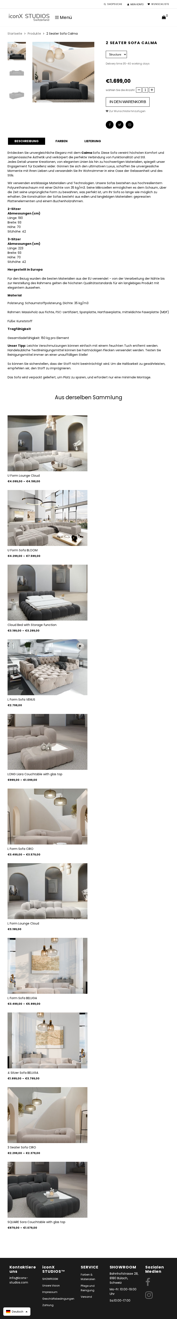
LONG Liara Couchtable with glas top (35, 774)
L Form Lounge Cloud (23, 923)
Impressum (49, 1292)
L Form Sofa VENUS (21, 699)
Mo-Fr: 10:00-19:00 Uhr (123, 1291)
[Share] (110, 125)
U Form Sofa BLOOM (23, 550)
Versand (86, 1297)
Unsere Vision (51, 1285)
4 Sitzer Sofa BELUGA (23, 1073)
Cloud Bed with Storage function (32, 625)
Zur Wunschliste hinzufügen (126, 111)
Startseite (15, 33)
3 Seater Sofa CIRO (22, 1147)
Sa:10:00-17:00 (120, 1300)
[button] (16, 1312)
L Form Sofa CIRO (20, 849)
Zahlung (48, 1305)
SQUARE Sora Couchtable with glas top (36, 1222)
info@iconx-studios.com (18, 1280)
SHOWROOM (50, 1279)
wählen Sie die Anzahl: (120, 90)
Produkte (34, 33)
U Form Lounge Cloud (24, 475)
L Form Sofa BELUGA (22, 998)
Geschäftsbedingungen (58, 1299)
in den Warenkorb (127, 102)
